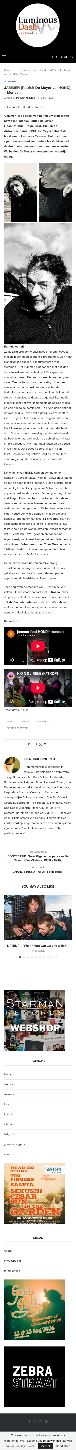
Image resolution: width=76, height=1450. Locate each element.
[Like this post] (32, 744)
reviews (9, 1094)
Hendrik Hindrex (25, 97)
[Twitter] (56, 57)
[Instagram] (61, 57)
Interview (25, 70)
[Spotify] (65, 57)
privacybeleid (12, 1260)
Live (6, 1104)
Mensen (41, 721)
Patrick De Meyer (17, 728)
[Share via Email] (45, 744)
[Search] (72, 57)
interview (9, 1124)
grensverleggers (14, 1144)
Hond (10, 721)
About (8, 1250)
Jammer (25, 721)
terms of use (12, 1270)
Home (7, 70)
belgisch (9, 1134)
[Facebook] (52, 57)
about (7, 1154)
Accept (45, 1446)
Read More (63, 1446)
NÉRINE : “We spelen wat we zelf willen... (38, 946)
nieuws (8, 1084)
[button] (7, 926)
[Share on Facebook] (36, 744)
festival (8, 1114)
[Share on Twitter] (40, 744)
